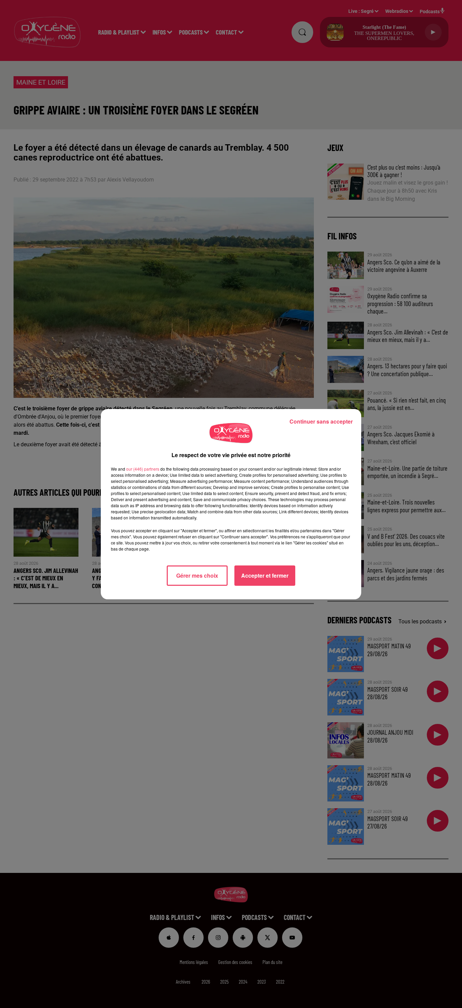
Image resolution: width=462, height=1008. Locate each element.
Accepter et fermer (264, 575)
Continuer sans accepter (321, 421)
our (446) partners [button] (142, 469)
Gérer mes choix (197, 575)
